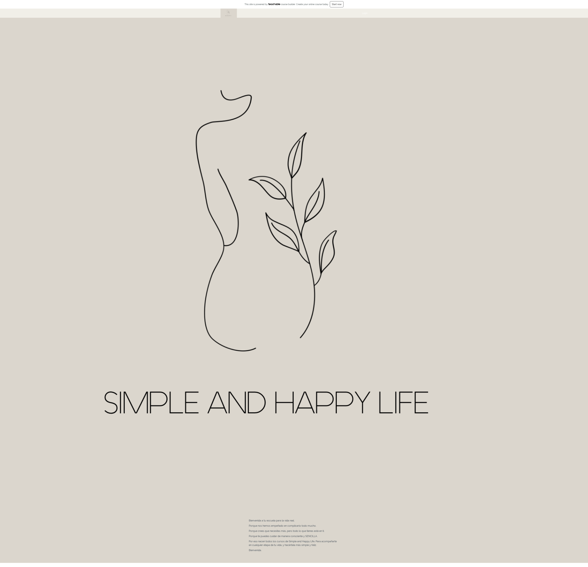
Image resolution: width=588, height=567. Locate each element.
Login (365, 13)
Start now (336, 4)
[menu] (364, 13)
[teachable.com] (274, 4)
